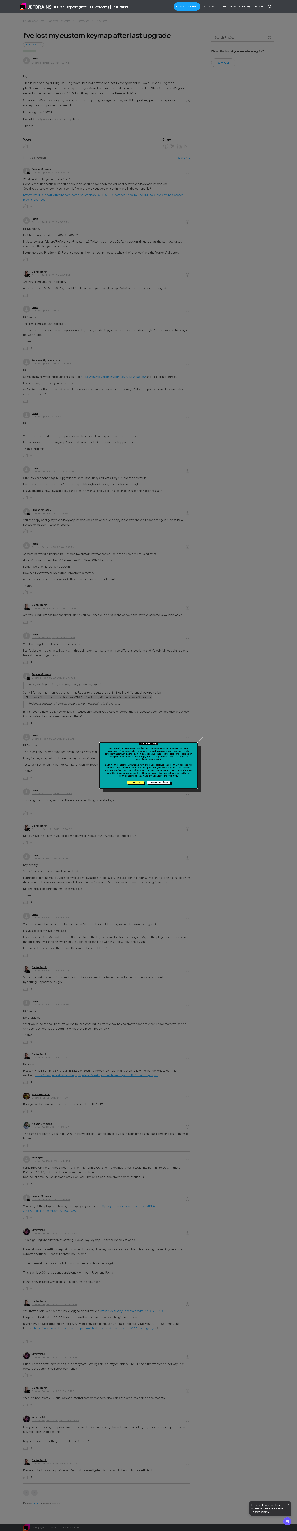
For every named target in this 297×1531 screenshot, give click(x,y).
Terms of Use (167, 770)
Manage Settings (159, 782)
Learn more (155, 759)
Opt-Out (172, 776)
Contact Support (187, 6)
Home (36, 6)
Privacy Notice (140, 770)
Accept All (135, 782)
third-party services (124, 773)
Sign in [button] (259, 6)
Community (211, 6)
